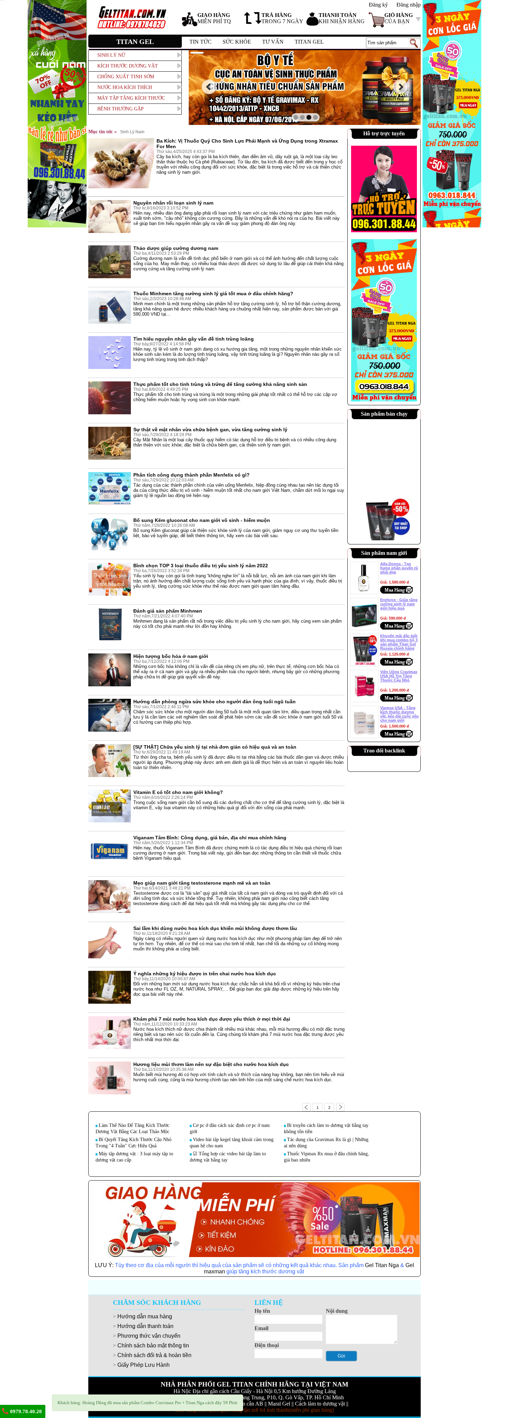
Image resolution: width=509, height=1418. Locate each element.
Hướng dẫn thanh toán (145, 1326)
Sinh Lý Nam (132, 131)
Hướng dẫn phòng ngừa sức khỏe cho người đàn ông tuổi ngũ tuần (214, 701)
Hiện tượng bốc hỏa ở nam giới (170, 656)
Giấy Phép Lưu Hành (143, 1365)
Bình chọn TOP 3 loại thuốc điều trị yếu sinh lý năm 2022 (200, 565)
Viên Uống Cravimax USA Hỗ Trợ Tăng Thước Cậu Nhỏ (398, 676)
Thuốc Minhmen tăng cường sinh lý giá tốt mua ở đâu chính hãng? (213, 293)
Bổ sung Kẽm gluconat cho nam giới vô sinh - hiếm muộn (201, 520)
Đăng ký (378, 5)
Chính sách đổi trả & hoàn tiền (154, 1355)
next (400, 87)
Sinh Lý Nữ (111, 55)
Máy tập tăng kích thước (131, 98)
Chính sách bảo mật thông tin (153, 1345)
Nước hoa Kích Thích (124, 87)
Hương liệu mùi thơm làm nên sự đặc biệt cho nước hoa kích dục (211, 1064)
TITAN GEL (309, 42)
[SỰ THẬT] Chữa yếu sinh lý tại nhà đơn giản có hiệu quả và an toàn (214, 747)
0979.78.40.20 (25, 1411)
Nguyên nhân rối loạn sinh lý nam (173, 203)
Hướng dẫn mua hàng (144, 1316)
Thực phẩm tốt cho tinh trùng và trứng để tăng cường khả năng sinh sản (220, 384)
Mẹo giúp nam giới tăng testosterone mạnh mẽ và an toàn (201, 883)
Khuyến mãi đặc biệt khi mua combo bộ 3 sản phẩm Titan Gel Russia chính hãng (399, 642)
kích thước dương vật (127, 66)
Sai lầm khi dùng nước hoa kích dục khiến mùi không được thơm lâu (215, 928)
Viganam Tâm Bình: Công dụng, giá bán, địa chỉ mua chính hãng (209, 837)
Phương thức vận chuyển (148, 1336)
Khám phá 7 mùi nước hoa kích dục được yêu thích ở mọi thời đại (211, 1019)
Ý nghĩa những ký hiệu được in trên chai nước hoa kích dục (204, 973)
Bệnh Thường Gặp (120, 108)
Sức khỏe (237, 42)
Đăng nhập (408, 5)
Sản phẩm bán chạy (384, 414)
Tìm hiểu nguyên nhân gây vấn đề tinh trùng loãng (193, 339)
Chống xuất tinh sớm (125, 76)
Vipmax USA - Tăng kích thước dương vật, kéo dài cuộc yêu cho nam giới (399, 714)
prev (209, 87)
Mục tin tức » (102, 131)
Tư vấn (273, 42)
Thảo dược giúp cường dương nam (175, 248)
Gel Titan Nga (382, 1265)
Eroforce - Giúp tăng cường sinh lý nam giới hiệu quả (399, 604)
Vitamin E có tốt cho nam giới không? (178, 792)
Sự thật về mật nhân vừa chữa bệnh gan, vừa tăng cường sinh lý (210, 429)
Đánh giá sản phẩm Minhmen (167, 611)
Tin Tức (200, 42)
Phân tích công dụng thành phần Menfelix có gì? (191, 475)
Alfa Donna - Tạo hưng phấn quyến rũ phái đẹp (399, 568)
